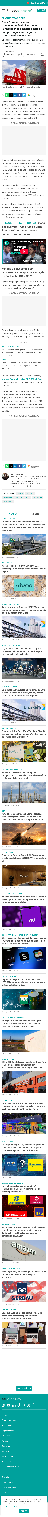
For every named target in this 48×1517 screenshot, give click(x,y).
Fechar (24, 1511)
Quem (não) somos (9, 1487)
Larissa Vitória (8, 51)
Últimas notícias (9, 1420)
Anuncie (5, 1477)
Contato (5, 1492)
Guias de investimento (11, 1466)
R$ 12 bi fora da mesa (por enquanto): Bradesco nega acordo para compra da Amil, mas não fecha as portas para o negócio (24, 352)
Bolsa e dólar (7, 1425)
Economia (6, 1446)
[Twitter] (28, 1405)
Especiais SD (7, 1461)
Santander (8, 501)
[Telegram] (23, 1405)
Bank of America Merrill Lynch (16, 497)
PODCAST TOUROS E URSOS (19, 223)
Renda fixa (6, 1451)
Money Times (7, 1482)
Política (5, 1441)
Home (4, 1415)
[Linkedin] (14, 1405)
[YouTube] (8, 1405)
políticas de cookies (10, 1506)
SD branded (6, 1472)
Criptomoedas (8, 1430)
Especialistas (7, 1456)
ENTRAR (41, 10)
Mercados (37, 497)
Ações (20, 493)
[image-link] (24, 544)
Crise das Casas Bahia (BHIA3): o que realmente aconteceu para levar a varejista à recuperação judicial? (22, 365)
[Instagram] (3, 1405)
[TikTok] (18, 1405)
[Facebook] (33, 1405)
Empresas (6, 1436)
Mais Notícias (24, 1388)
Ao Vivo (30, 493)
